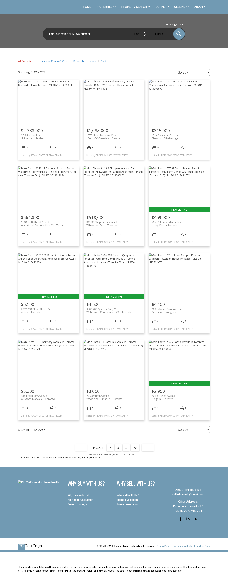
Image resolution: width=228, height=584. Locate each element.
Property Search (134, 7)
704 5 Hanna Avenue (164, 397)
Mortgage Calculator (80, 500)
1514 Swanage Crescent (166, 137)
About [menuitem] (198, 7)
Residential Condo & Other (53, 61)
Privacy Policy (163, 546)
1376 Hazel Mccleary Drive (103, 137)
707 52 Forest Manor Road (167, 223)
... (126, 448)
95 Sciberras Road (33, 137)
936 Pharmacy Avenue (38, 397)
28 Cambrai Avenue (104, 397)
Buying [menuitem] (160, 7)
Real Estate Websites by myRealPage (191, 546)
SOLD (182, 25)
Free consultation (127, 504)
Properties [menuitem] (104, 7)
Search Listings (77, 504)
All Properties (25, 61)
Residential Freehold (85, 61)
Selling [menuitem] (179, 7)
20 (135, 448)
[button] (180, 519)
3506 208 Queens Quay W (109, 310)
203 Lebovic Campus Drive (167, 310)
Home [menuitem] (87, 7)
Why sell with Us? (128, 495)
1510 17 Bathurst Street (43, 223)
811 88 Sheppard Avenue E (102, 223)
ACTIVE (169, 25)
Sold (103, 61)
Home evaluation (127, 500)
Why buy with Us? (78, 495)
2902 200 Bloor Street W (35, 310)
